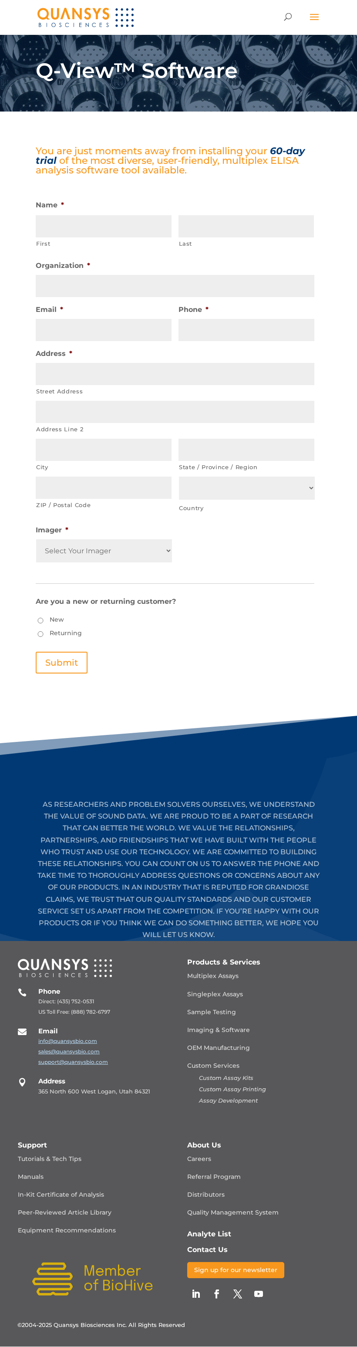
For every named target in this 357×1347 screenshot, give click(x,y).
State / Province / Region (218, 467)
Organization (63, 265)
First (43, 243)
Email (49, 309)
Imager (52, 530)
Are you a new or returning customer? (106, 601)
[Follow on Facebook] (217, 1294)
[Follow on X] (237, 1294)
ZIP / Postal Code (63, 504)
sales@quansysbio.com (69, 1051)
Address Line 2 (59, 429)
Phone (193, 309)
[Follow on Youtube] (258, 1294)
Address (54, 353)
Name (50, 205)
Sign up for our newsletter (235, 1270)
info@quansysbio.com (67, 1041)
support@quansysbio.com (73, 1062)
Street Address (59, 391)
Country (191, 507)
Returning (66, 633)
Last (185, 243)
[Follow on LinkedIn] (196, 1294)
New (57, 619)
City (42, 467)
